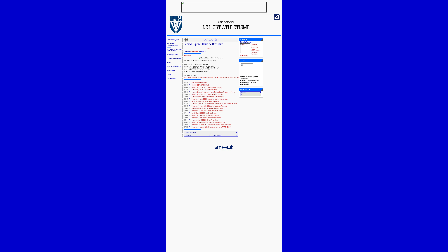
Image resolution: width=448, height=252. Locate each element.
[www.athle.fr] (277, 20)
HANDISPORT (171, 71)
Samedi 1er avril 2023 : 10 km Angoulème (205, 120)
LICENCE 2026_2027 (173, 40)
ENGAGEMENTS (171, 78)
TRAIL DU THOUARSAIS (174, 67)
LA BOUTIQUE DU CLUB (174, 59)
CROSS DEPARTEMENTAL (200, 85)
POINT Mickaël (194, 51)
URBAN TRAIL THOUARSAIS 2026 (172, 44)
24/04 (186, 111)
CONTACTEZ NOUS (172, 55)
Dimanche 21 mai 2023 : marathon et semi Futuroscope (210, 99)
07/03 (186, 127)
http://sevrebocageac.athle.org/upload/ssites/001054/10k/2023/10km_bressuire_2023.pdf (213, 77)
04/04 (186, 115)
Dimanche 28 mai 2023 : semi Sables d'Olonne (207, 94)
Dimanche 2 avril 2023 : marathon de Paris (205, 115)
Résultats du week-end (199, 83)
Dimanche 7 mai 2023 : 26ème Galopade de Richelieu (209, 106)
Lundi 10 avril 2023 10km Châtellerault (204, 113)
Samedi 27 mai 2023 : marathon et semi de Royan (208, 97)
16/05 (186, 104)
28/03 (186, 122)
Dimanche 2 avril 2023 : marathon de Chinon (206, 118)
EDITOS (169, 74)
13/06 (186, 90)
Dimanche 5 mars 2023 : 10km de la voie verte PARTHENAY (211, 127)
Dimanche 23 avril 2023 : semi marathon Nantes (207, 111)
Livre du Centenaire (246, 42)
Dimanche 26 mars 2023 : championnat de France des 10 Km (211, 125)
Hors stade (187, 55)
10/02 (186, 83)
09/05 (186, 106)
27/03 (186, 125)
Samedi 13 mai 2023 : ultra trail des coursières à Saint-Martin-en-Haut (214, 104)
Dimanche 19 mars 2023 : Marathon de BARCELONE (209, 122)
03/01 (186, 85)
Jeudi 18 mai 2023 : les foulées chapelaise (205, 101)
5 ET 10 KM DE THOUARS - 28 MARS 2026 (174, 50)
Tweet (209, 48)
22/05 (186, 99)
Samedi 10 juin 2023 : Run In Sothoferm (204, 90)
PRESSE (169, 63)
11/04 (185, 113)
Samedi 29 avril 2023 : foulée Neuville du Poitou (207, 108)
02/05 (186, 108)
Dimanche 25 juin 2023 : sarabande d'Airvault (207, 87)
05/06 (186, 92)
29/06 (186, 87)
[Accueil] (176, 33)
